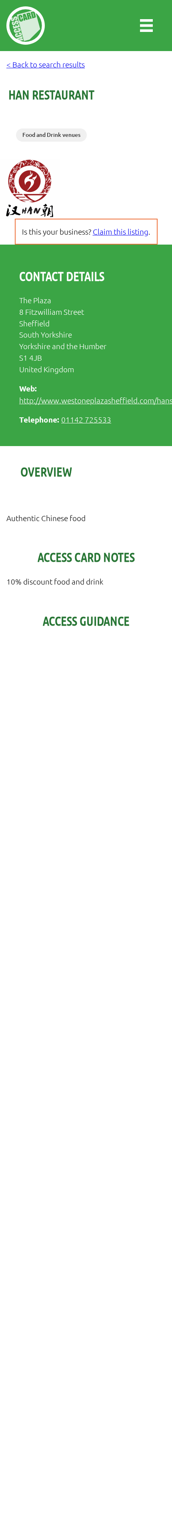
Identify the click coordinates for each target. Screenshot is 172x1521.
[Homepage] (25, 25)
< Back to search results (45, 64)
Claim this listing (120, 231)
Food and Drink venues (51, 134)
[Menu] (146, 25)
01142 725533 (86, 419)
